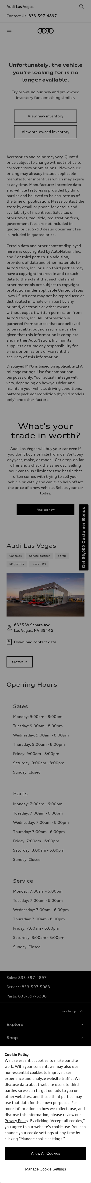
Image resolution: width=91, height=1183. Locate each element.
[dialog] (45, 1115)
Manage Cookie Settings (45, 1169)
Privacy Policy (16, 1121)
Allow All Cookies (45, 1153)
